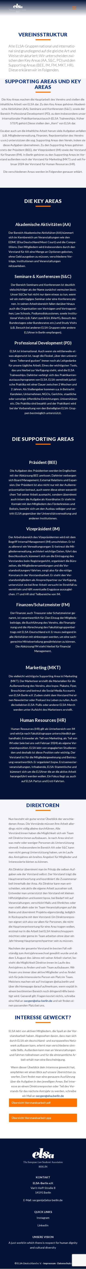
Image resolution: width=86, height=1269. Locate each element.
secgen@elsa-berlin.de (38, 1000)
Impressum (49, 1263)
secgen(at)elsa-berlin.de (47, 1200)
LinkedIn (43, 1225)
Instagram (43, 1217)
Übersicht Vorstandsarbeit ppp (31, 1118)
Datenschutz (64, 1263)
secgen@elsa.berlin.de (50, 1095)
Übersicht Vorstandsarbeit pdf (31, 1102)
